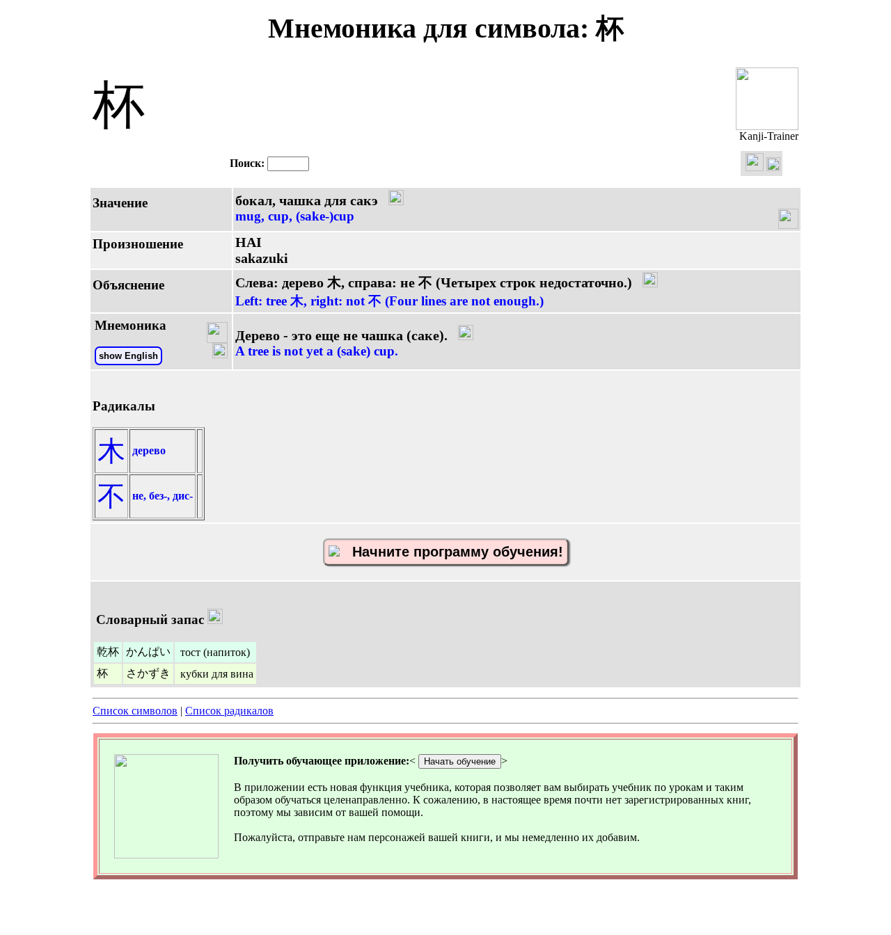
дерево (149, 450)
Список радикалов (229, 711)
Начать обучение (460, 761)
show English (128, 356)
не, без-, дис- (162, 496)
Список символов (135, 711)
